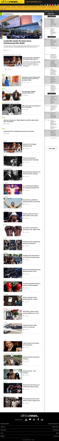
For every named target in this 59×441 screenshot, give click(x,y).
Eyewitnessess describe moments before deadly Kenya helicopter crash (53, 100)
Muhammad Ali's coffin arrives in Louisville (30, 326)
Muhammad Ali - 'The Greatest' (29, 371)
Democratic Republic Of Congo (13, 55)
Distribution (3, 430)
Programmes (52, 6)
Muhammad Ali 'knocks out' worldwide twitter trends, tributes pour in (31, 386)
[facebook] (38, 420)
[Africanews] (9, 1)
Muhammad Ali (8, 169)
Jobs (2, 433)
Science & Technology (30, 6)
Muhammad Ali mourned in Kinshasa (31, 358)
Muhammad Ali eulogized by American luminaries (31, 242)
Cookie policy (55, 427)
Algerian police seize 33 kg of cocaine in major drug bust (53, 108)
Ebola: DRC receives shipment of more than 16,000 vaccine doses (53, 79)
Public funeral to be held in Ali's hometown (31, 344)
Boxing (6, 197)
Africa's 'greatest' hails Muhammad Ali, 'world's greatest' (30, 298)
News (2, 6)
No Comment (42, 6)
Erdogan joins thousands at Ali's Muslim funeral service (31, 256)
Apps (57, 433)
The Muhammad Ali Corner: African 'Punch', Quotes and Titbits (31, 400)
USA (5, 37)
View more (51, 148)
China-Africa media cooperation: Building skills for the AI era (53, 115)
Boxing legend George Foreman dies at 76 (28, 92)
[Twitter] (30, 420)
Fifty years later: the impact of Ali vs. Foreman (31, 106)
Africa (6, 211)
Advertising (55, 430)
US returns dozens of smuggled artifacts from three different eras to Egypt (53, 63)
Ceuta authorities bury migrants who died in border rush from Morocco (53, 71)
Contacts (3, 427)
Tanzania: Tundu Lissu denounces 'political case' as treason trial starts (53, 88)
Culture (19, 6)
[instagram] (42, 420)
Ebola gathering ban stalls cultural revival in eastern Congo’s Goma (53, 42)
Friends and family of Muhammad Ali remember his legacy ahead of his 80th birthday (31, 159)
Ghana (6, 294)
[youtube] (26, 420)
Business (8, 6)
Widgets (2, 436)
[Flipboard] (34, 420)
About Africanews (5, 423)
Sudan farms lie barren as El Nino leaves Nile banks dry (53, 56)
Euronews (56, 436)
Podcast (3, 9)
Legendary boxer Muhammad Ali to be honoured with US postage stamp (31, 78)
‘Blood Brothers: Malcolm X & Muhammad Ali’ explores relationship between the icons (31, 173)
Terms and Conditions (53, 423)
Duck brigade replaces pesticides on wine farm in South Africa (53, 133)
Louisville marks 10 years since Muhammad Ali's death (17, 42)
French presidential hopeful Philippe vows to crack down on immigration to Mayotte (53, 124)
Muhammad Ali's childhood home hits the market (19, 131)
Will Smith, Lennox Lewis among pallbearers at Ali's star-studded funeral (31, 312)
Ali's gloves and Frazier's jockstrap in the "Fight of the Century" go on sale (31, 229)
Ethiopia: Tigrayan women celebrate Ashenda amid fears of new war (53, 23)
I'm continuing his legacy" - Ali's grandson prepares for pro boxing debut (31, 187)
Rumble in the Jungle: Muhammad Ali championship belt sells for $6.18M (31, 145)
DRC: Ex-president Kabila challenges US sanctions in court (53, 31)
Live (48, 11)
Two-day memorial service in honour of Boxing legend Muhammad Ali (31, 284)
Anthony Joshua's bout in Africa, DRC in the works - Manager (30, 215)
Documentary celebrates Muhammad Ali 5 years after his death (31, 201)
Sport (14, 6)
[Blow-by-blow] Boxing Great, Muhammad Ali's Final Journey (32, 271)
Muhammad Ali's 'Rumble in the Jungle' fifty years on (31, 58)
